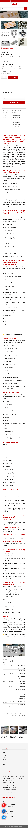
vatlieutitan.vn (22, 683)
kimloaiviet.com (21, 668)
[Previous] (1, 734)
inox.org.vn (22, 696)
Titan (4, 762)
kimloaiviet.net (21, 665)
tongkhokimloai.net (15, 124)
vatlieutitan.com (21, 678)
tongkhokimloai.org (15, 126)
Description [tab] (4, 86)
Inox (16, 13)
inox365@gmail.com (16, 115)
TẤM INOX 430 (4, 736)
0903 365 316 (14, 112)
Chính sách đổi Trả (8, 809)
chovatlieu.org (21, 694)
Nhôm (4, 757)
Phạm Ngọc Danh (13, 785)
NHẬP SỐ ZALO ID (7, 92)
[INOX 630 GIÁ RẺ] (14, 730)
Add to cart (13, 77)
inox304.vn (22, 673)
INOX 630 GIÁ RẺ (14, 736)
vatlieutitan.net (21, 698)
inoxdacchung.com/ (11, 792)
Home (12, 13)
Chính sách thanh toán (9, 804)
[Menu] (2, 4)
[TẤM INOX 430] (5, 730)
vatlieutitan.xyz (21, 670)
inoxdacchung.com (15, 117)
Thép (4, 759)
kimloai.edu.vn (21, 676)
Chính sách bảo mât (8, 802)
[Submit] (25, 8)
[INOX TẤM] (23, 730)
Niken (4, 764)
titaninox (22, 681)
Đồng (4, 755)
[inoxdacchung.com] (14, 4)
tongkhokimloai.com (16, 122)
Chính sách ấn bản (8, 816)
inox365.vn (14, 119)
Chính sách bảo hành (8, 811)
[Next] (27, 734)
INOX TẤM (21, 736)
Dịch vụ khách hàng (8, 814)
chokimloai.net (21, 701)
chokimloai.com (21, 704)
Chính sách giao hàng (8, 806)
